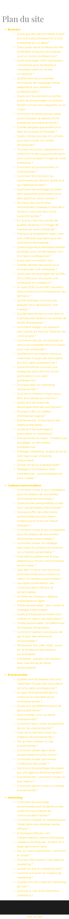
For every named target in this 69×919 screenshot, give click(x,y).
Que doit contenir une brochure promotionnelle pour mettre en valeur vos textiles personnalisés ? (39, 574)
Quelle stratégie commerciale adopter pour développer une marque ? (37, 305)
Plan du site (34, 916)
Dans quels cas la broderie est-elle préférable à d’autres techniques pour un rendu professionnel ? (40, 51)
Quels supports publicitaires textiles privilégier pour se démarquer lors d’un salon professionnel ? (41, 251)
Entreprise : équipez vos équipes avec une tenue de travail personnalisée (39, 663)
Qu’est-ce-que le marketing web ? (40, 868)
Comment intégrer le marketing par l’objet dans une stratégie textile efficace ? (41, 824)
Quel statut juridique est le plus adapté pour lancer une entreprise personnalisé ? (40, 561)
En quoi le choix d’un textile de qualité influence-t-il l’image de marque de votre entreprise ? (38, 225)
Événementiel (17, 674)
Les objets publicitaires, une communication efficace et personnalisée (35, 587)
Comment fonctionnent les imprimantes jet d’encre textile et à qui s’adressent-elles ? (40, 180)
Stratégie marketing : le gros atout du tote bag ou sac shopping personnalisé (42, 456)
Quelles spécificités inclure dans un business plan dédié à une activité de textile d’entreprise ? (41, 318)
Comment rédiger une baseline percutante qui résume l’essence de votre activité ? (41, 331)
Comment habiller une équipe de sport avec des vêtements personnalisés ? (39, 636)
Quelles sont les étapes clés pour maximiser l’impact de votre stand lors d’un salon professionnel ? (39, 358)
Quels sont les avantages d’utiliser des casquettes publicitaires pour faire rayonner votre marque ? (39, 194)
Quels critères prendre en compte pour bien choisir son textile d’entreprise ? (40, 140)
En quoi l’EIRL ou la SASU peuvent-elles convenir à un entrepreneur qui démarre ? (41, 291)
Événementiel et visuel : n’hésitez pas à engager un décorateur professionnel (42, 442)
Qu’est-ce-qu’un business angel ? (39, 464)
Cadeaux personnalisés (24, 485)
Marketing (15, 797)
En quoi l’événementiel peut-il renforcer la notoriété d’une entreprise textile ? (37, 697)
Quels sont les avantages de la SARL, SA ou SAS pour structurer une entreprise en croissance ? (41, 278)
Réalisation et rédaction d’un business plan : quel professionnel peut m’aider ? (39, 473)
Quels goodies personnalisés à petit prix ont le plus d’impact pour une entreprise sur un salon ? (41, 38)
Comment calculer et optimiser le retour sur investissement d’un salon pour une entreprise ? (41, 345)
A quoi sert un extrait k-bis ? (35, 260)
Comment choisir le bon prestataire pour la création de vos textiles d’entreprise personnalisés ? (41, 494)
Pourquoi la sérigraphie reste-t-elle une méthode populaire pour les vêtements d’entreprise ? (40, 238)
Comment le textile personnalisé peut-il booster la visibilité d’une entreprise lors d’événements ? (39, 118)
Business (14, 29)
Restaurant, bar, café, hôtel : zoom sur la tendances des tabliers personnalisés (40, 650)
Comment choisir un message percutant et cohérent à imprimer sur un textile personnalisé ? (40, 547)
